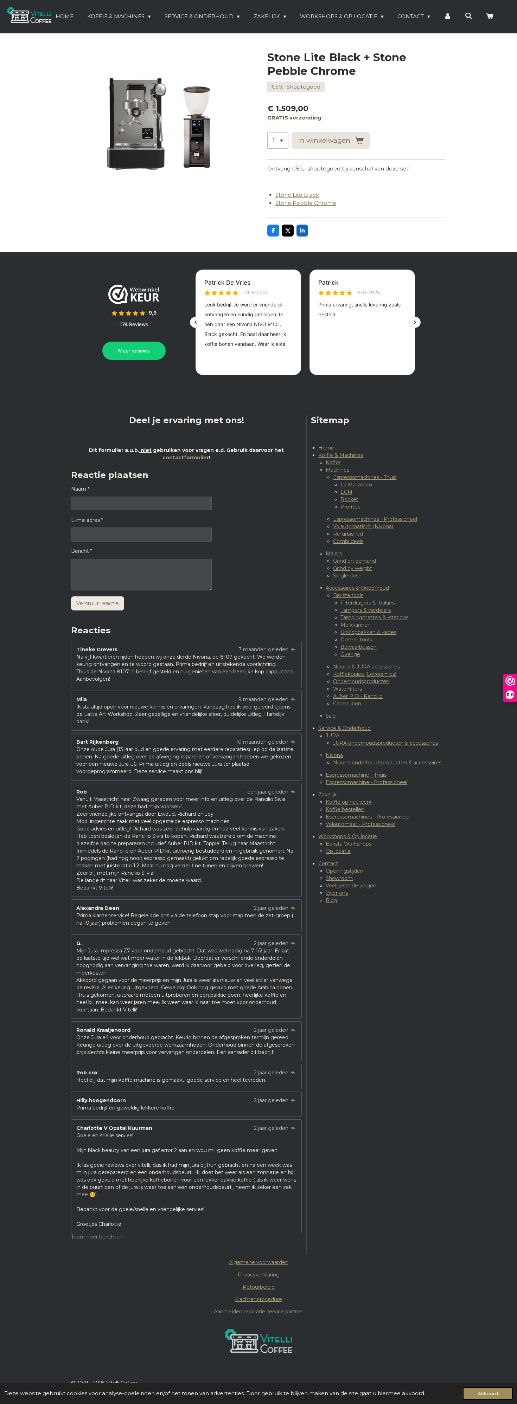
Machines (337, 470)
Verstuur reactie (97, 603)
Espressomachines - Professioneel (375, 519)
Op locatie (338, 851)
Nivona (334, 755)
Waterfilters (347, 689)
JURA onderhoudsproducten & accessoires (385, 743)
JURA (332, 735)
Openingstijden (344, 871)
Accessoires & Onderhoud (357, 588)
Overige (350, 654)
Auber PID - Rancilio (358, 696)
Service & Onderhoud (344, 728)
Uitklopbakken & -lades (368, 632)
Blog (331, 900)
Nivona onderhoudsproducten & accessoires (387, 762)
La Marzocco (356, 484)
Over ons (337, 893)
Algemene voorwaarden (258, 1262)
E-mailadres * (87, 520)
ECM (346, 492)
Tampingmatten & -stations (374, 617)
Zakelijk (327, 794)
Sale (331, 716)
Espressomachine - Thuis (356, 775)
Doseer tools (356, 639)
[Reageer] (293, 649)
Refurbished (348, 534)
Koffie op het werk (348, 802)
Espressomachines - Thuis (364, 477)
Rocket (349, 499)
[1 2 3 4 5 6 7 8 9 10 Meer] (277, 140)
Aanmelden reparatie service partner (258, 1311)
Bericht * (81, 551)
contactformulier (185, 457)
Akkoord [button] (488, 1393)
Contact (328, 863)
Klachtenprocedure (258, 1299)
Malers (334, 553)
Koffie (333, 462)
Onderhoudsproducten (361, 681)
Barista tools (348, 595)
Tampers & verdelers (365, 610)
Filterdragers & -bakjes (367, 603)
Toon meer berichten (97, 1237)
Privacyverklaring (259, 1275)
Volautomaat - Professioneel (360, 824)
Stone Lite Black (297, 195)
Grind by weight (352, 568)
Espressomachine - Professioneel (366, 782)
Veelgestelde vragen (351, 885)
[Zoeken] (469, 16)
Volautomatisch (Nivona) (363, 526)
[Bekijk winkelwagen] (490, 16)
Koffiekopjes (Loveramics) (364, 674)
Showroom (339, 878)
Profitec (350, 507)
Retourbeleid (259, 1287)
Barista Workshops (348, 844)
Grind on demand (354, 561)
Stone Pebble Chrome (305, 203)
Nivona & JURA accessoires (366, 667)
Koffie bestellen (345, 809)
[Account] (447, 16)
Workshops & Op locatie (347, 836)
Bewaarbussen (358, 647)
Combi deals (348, 541)
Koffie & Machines (340, 455)
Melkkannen (355, 625)
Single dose (347, 575)
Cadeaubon (347, 703)
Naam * (80, 489)
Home (326, 448)
